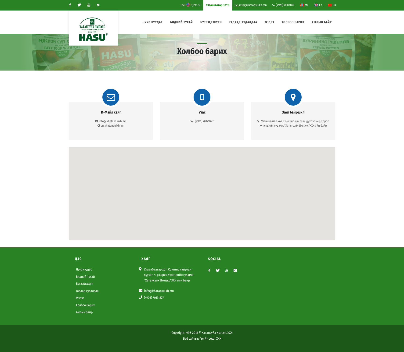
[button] (202, 191)
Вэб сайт (189, 339)
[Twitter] (79, 5)
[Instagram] (98, 5)
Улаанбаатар (217, 5)
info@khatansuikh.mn (253, 5)
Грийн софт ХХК (210, 339)
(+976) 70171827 (284, 5)
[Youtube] (88, 5)
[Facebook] (70, 5)
